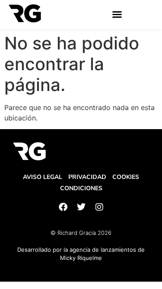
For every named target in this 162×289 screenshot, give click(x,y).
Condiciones (81, 188)
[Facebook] (63, 207)
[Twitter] (81, 207)
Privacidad (87, 177)
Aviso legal (42, 177)
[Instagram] (99, 207)
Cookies (125, 177)
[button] (117, 14)
